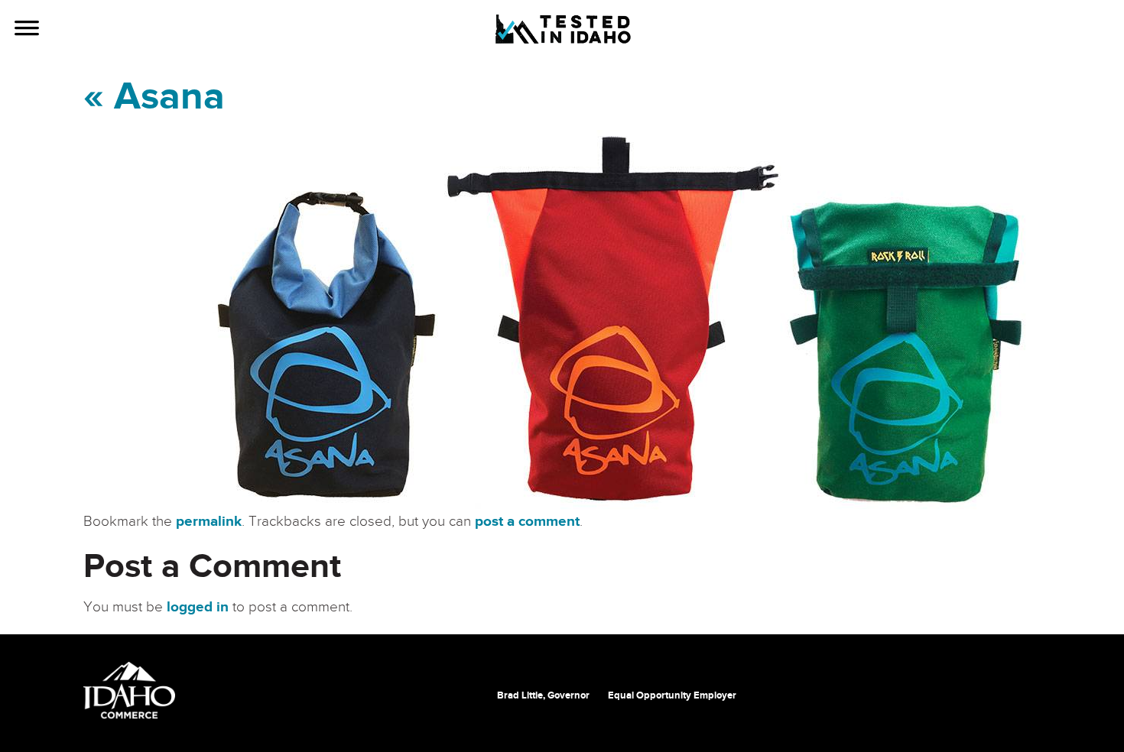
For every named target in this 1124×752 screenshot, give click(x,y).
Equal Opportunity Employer (672, 695)
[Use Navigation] (26, 29)
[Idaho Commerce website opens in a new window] (129, 690)
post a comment (527, 521)
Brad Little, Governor (543, 695)
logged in (198, 607)
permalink (209, 521)
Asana (154, 97)
